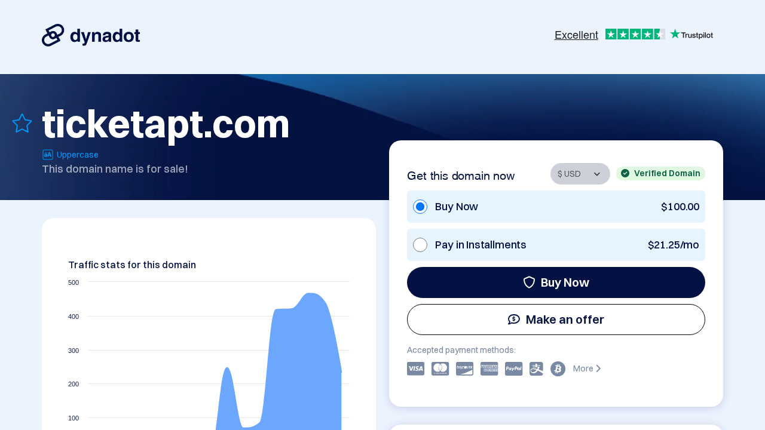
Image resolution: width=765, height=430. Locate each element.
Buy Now (565, 282)
